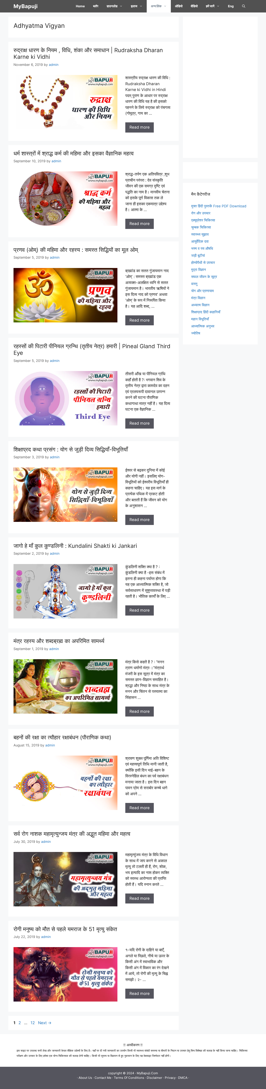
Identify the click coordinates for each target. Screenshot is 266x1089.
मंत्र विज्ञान (198, 298)
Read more (139, 127)
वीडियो (194, 6)
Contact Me (103, 1078)
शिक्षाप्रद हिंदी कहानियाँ (205, 312)
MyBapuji (26, 6)
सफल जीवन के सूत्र (204, 277)
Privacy (170, 1078)
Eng (231, 6)
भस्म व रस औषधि (202, 248)
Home (80, 6)
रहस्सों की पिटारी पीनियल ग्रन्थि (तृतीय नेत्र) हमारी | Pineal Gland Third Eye (92, 349)
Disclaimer (154, 1078)
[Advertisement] (220, 87)
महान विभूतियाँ (200, 319)
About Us (85, 1078)
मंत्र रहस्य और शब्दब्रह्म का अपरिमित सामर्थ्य (59, 641)
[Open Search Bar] (243, 6)
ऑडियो (178, 6)
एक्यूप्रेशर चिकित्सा (203, 220)
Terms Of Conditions (129, 1078)
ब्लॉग (95, 6)
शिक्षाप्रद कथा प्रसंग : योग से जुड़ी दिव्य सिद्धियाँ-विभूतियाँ (71, 449)
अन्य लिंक (156, 6)
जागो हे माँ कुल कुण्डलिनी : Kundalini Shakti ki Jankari (75, 545)
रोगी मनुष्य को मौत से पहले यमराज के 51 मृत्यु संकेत (65, 929)
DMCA (182, 1078)
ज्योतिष (195, 333)
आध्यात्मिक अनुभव (202, 326)
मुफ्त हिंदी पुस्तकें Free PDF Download (218, 206)
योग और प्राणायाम (202, 291)
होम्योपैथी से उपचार (203, 263)
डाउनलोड (112, 6)
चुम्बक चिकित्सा (201, 227)
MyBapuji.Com (147, 1073)
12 (33, 1022)
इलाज (134, 6)
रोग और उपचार (200, 213)
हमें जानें (210, 6)
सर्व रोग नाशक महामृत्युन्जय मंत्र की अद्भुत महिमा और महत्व (72, 833)
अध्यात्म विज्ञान (200, 305)
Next (45, 1022)
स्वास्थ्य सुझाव (200, 234)
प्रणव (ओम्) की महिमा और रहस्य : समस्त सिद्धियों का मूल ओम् (76, 249)
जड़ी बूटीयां (198, 255)
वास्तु (194, 284)
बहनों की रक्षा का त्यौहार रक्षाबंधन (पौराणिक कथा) (62, 737)
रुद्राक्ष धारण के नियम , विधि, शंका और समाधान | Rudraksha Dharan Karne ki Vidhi (88, 53)
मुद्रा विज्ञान (198, 270)
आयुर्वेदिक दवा (200, 241)
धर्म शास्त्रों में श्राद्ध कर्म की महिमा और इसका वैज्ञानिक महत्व (74, 153)
